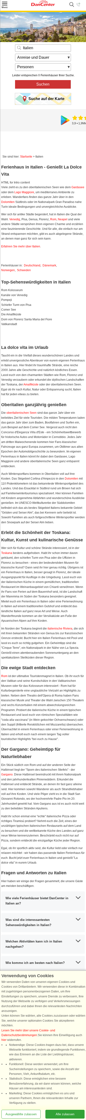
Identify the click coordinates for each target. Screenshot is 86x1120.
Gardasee (77, 187)
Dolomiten (8, 202)
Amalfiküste (30, 384)
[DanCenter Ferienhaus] (43, 5)
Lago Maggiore (24, 192)
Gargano (7, 774)
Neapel (62, 219)
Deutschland (32, 265)
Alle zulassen (65, 1114)
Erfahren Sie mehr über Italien (20, 246)
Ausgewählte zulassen (21, 1114)
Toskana (6, 553)
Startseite (26, 156)
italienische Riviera (60, 628)
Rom (53, 219)
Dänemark (49, 265)
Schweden (24, 270)
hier (3, 1040)
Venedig (14, 219)
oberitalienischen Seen (21, 412)
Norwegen (8, 270)
